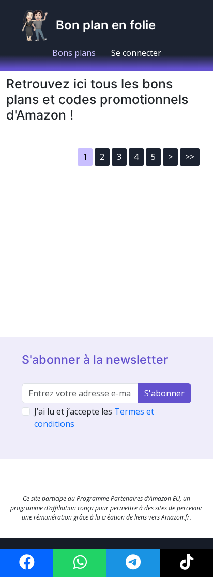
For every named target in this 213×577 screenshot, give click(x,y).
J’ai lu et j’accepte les (94, 418)
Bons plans (74, 52)
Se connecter (136, 52)
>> (189, 156)
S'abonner (164, 393)
